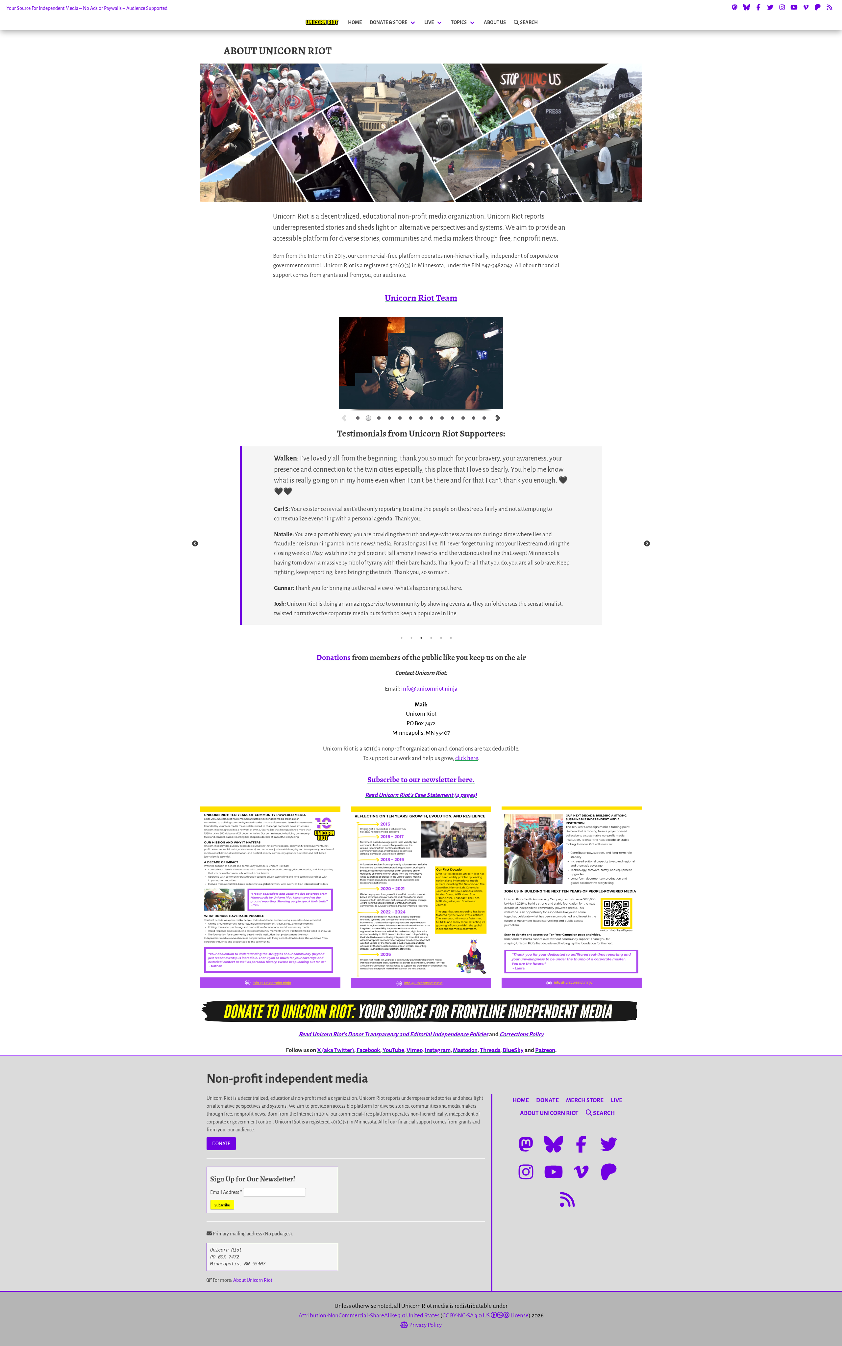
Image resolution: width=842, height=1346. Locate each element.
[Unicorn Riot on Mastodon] (735, 7)
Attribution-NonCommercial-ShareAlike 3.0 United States (369, 1315)
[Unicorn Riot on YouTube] (794, 7)
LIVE (429, 22)
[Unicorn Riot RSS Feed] (829, 7)
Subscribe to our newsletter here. (421, 779)
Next (647, 544)
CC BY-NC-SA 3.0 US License (485, 1315)
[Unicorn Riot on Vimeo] (806, 7)
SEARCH (529, 22)
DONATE (221, 1143)
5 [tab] (441, 638)
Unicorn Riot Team (421, 298)
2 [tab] (411, 638)
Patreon (545, 1050)
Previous (195, 544)
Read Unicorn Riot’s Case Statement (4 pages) (421, 795)
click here (466, 758)
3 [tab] (421, 638)
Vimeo (414, 1050)
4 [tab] (431, 638)
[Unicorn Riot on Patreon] (818, 7)
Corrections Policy (522, 1034)
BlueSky (513, 1050)
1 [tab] (401, 638)
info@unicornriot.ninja (429, 689)
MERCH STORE (585, 1100)
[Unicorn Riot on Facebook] (758, 7)
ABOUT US (495, 22)
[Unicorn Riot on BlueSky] (747, 7)
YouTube (393, 1050)
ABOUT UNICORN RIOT (549, 1113)
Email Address (226, 1192)
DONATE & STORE (388, 22)
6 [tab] (451, 638)
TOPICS (459, 22)
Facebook (368, 1050)
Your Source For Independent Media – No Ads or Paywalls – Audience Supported (87, 8)
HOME (355, 22)
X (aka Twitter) (335, 1050)
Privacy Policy (425, 1325)
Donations (333, 657)
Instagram (438, 1050)
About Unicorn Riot (252, 1280)
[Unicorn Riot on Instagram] (782, 7)
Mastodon (465, 1050)
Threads (490, 1050)
